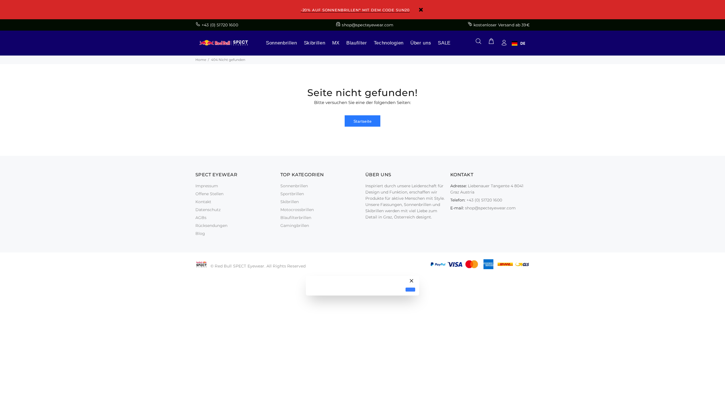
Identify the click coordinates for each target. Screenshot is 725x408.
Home (200, 60)
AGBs (200, 217)
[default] (410, 290)
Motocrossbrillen (297, 209)
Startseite (362, 121)
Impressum (206, 185)
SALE (444, 43)
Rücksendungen (211, 225)
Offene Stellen (209, 193)
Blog (200, 233)
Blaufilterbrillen (295, 217)
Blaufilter (356, 43)
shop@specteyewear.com (490, 208)
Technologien (389, 43)
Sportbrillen (292, 193)
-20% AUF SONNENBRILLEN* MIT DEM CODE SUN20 (355, 10)
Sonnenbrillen (281, 43)
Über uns (420, 43)
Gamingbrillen (294, 225)
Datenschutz (208, 209)
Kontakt (203, 201)
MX (336, 43)
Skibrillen (314, 43)
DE (522, 43)
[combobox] (519, 43)
